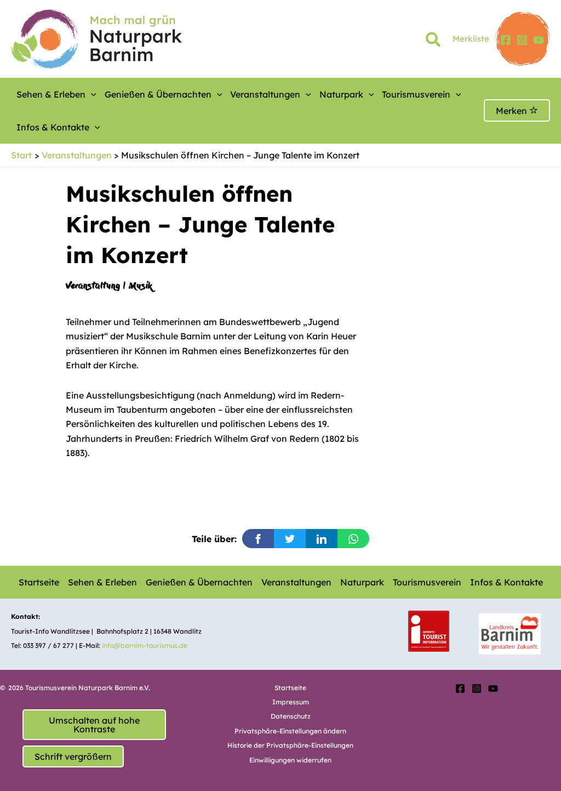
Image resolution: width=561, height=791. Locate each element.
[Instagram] (522, 40)
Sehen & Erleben (50, 94)
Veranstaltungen (265, 94)
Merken (512, 110)
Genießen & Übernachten (158, 94)
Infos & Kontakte (52, 127)
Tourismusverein (416, 94)
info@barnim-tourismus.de (144, 645)
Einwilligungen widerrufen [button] (290, 760)
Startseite (39, 582)
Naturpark (341, 94)
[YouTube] (538, 40)
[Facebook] (505, 40)
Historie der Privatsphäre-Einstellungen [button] (290, 745)
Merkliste (471, 38)
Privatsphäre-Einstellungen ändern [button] (290, 731)
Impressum (290, 702)
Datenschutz (291, 716)
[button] (434, 41)
